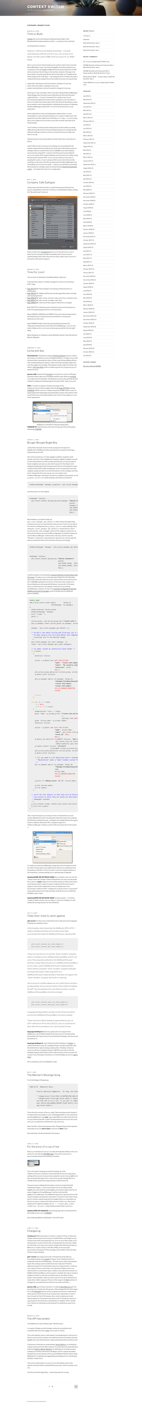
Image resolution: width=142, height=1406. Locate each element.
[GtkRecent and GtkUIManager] (52, 863)
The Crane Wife (37, 367)
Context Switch (45, 7)
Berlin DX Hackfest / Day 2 (91, 46)
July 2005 (86, 334)
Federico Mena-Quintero (43, 1349)
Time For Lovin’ (36, 272)
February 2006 (88, 308)
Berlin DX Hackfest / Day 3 (91, 43)
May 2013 (86, 110)
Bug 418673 (31, 300)
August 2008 (87, 208)
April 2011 (86, 153)
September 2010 (88, 164)
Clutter (70, 1043)
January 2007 (87, 272)
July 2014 (86, 96)
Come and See (35, 350)
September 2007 (88, 244)
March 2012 (87, 135)
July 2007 (86, 251)
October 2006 (87, 283)
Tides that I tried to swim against (46, 915)
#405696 (30, 390)
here (47, 1331)
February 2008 (88, 229)
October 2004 (87, 352)
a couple (46, 1259)
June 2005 (86, 337)
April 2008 (86, 222)
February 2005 (88, 348)
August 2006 (87, 287)
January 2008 (87, 233)
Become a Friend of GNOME (92, 366)
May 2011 (86, 150)
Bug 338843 (32, 303)
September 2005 (88, 327)
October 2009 (87, 182)
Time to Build (35, 33)
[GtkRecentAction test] (33, 1167)
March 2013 (87, 117)
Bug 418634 (31, 298)
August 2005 (87, 330)
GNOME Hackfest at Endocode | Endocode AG (97, 65)
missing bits (45, 252)
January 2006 (87, 312)
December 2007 (88, 236)
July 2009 (86, 186)
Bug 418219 (31, 293)
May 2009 (86, 190)
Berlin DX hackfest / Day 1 (91, 50)
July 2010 (86, 171)
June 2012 (86, 128)
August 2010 (87, 168)
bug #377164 (64, 388)
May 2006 (86, 298)
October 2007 (87, 240)
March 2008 (87, 226)
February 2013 (87, 121)
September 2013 (88, 103)
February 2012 (87, 139)
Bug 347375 (31, 289)
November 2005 (88, 319)
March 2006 (87, 305)
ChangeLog (33, 1230)
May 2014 (86, 99)
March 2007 (87, 265)
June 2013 (86, 107)
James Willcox (61, 1344)
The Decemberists (58, 356)
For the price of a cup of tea (43, 1146)
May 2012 (86, 132)
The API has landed (38, 1318)
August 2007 (87, 247)
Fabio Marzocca (66, 1287)
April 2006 (86, 301)
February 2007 (87, 269)
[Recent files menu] (52, 422)
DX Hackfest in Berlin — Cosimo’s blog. (95, 77)
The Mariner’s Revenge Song (43, 1074)
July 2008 (86, 211)
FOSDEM (38, 429)
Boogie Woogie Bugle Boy (42, 442)
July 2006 (86, 290)
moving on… (87, 36)
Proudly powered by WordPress (36, 1401)
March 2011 (87, 157)
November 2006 (88, 280)
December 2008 (88, 197)
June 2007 (86, 254)
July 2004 (86, 355)
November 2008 (88, 200)
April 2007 (86, 262)
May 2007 (86, 258)
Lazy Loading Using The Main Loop (98, 61)
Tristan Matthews (88, 82)
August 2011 (87, 146)
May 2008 (86, 218)
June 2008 (86, 215)
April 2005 (86, 345)
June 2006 (86, 294)
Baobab (38, 1291)
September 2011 (88, 143)
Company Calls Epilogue (41, 182)
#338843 (48, 1213)
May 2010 (86, 175)
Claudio (30, 39)
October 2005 (87, 323)
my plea (49, 374)
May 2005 (86, 341)
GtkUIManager (48, 1154)
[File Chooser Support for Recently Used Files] (52, 250)
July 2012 (86, 125)
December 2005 (88, 316)
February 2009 (88, 193)
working (73, 376)
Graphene (86, 39)
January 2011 (87, 161)
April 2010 (86, 179)
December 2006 (88, 276)
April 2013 (86, 114)
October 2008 (87, 204)
